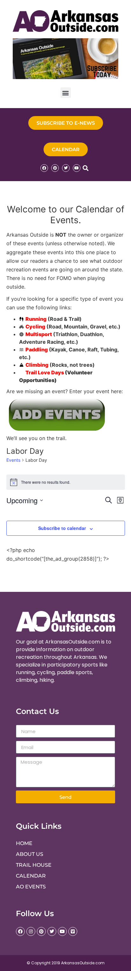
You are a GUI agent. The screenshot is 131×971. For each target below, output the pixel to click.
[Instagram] (30, 931)
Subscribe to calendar (62, 528)
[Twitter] (66, 168)
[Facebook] (44, 168)
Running (35, 319)
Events (13, 460)
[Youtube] (76, 168)
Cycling (35, 326)
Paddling (36, 349)
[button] (65, 92)
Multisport (38, 334)
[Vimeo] (72, 931)
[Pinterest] (55, 168)
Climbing (36, 365)
